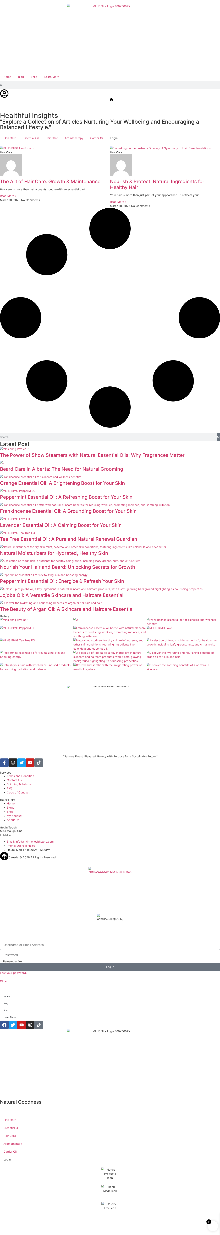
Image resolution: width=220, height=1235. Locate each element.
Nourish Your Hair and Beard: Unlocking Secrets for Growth (67, 567)
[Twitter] (21, 762)
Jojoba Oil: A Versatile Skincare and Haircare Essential (61, 595)
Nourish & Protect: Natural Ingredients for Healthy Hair (157, 184)
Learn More (51, 76)
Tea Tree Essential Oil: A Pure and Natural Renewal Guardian (68, 539)
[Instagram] (13, 762)
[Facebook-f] (4, 762)
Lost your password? (13, 973)
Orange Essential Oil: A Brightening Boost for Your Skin (62, 483)
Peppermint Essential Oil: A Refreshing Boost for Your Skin (66, 497)
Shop (34, 76)
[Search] (218, 437)
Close (3, 981)
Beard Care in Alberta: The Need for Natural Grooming (61, 469)
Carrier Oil (96, 138)
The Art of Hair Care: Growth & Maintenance (50, 181)
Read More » (8, 196)
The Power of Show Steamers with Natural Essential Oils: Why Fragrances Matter (92, 455)
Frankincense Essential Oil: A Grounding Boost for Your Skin (68, 511)
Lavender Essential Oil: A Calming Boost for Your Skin (61, 525)
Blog (21, 76)
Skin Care (9, 138)
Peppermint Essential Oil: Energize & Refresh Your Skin (62, 581)
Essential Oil (31, 138)
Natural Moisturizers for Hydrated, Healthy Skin (54, 553)
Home (7, 76)
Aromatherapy (74, 138)
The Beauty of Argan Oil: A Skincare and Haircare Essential (67, 609)
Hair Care (52, 138)
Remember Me (12, 961)
